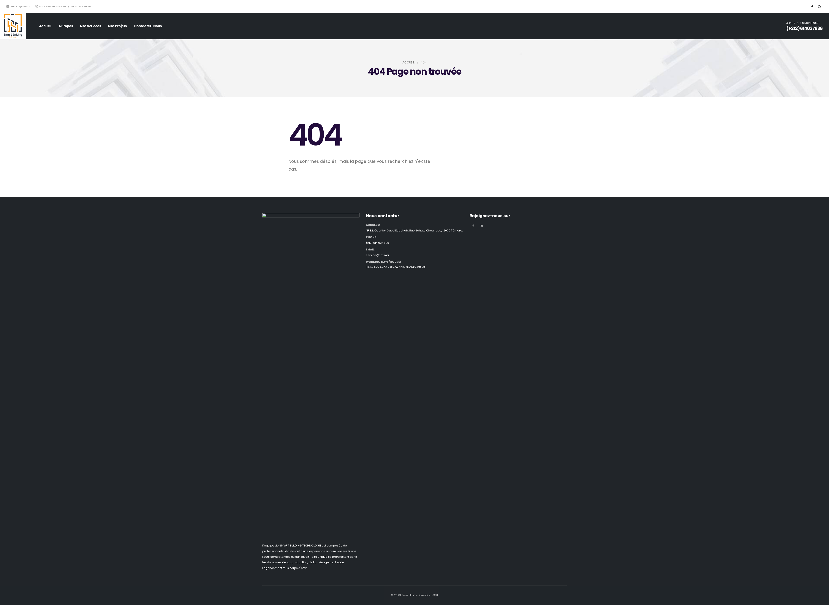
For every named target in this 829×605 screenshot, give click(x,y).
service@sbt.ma (20, 6)
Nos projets (117, 26)
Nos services (90, 26)
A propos (66, 26)
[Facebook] (812, 6)
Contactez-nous (148, 26)
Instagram (481, 226)
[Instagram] (819, 6)
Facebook (473, 226)
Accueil (45, 26)
